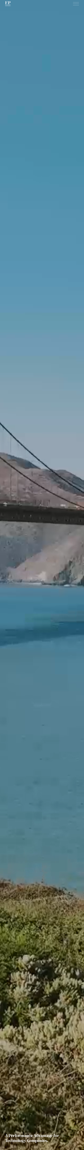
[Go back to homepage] (8, 3)
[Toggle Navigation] (76, 4)
